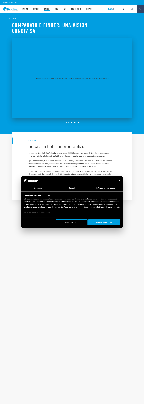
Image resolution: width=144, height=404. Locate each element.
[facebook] (72, 123)
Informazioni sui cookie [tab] (105, 188)
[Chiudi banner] (119, 180)
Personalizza (70, 222)
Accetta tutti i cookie (104, 222)
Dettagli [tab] (72, 188)
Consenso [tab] (38, 188)
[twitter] (75, 123)
